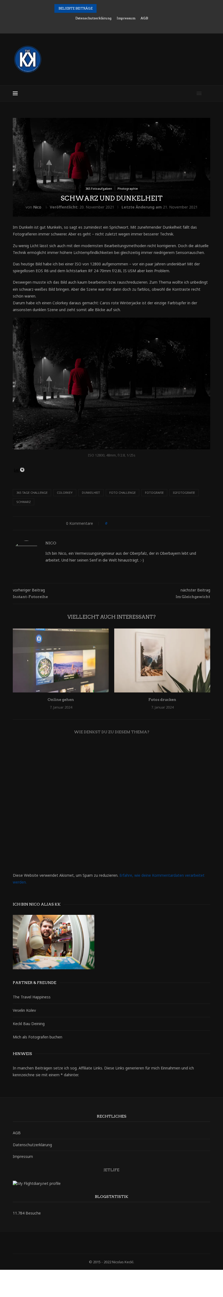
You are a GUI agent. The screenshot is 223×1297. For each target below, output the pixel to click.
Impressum (126, 18)
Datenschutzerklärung (93, 18)
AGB (144, 18)
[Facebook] (93, 25)
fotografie (154, 492)
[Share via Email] (157, 523)
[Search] (207, 93)
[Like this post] (110, 523)
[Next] (109, 8)
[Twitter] (100, 25)
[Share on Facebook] (116, 523)
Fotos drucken (162, 699)
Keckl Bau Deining (29, 1023)
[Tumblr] (122, 25)
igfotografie (184, 492)
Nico (37, 207)
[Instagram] (108, 25)
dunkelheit (91, 492)
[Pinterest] (115, 25)
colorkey (65, 492)
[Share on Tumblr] (136, 523)
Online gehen (61, 699)
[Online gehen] (61, 660)
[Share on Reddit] (142, 523)
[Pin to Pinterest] (126, 523)
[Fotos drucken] (162, 660)
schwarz (23, 502)
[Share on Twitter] (121, 523)
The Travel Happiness (32, 996)
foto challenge (122, 492)
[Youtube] (130, 25)
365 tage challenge (32, 492)
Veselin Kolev (24, 1010)
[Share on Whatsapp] (152, 523)
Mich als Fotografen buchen (37, 1037)
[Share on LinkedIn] (131, 523)
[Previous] (102, 8)
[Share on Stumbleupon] (147, 523)
